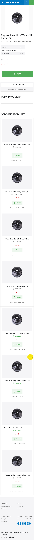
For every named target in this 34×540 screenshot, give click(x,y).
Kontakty (20, 509)
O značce (20, 506)
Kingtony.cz (15, 532)
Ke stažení (4, 521)
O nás (19, 503)
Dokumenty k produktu (17, 89)
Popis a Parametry (17, 85)
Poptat (19, 74)
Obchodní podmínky (7, 506)
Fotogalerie (4, 519)
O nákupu (4, 503)
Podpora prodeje (6, 516)
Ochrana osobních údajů (24, 516)
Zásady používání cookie (24, 519)
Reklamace (4, 509)
